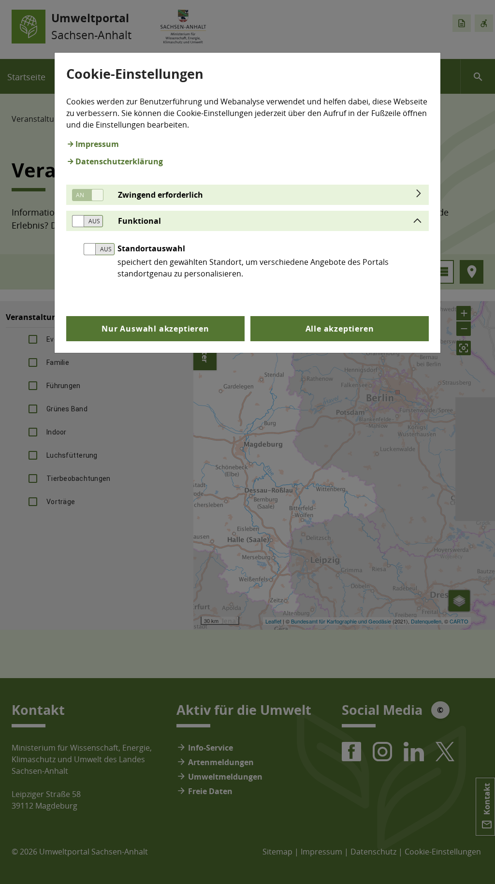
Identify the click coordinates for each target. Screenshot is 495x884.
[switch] (84, 195)
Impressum (97, 144)
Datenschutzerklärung (119, 161)
